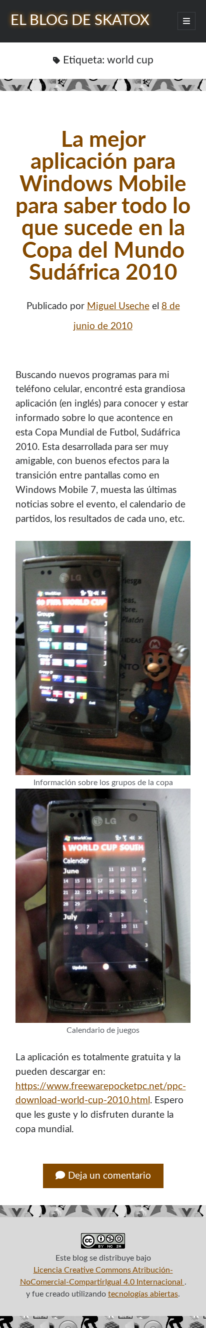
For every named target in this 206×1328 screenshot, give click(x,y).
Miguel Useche (118, 306)
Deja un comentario (109, 1176)
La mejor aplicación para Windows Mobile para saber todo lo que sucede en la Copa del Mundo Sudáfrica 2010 (103, 206)
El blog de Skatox (80, 20)
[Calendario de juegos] (103, 906)
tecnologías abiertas (143, 1294)
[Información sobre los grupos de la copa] (103, 658)
